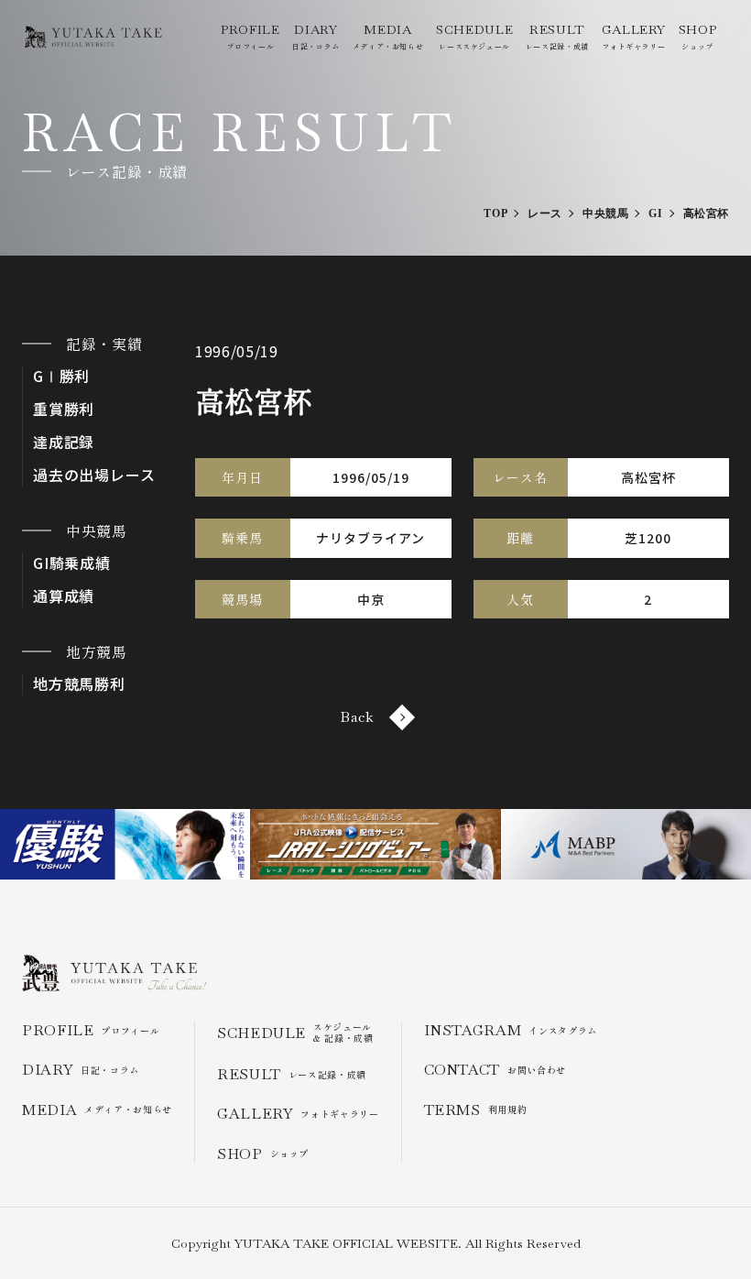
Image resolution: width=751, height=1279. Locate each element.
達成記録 (63, 442)
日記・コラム (316, 36)
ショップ (698, 36)
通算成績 (63, 596)
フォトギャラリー (634, 36)
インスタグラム (510, 1030)
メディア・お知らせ (388, 36)
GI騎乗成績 (72, 563)
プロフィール (250, 36)
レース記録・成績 (557, 36)
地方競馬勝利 (79, 683)
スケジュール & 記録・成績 (295, 1033)
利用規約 (476, 1110)
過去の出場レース (94, 475)
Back (357, 717)
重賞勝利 (63, 409)
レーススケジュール (474, 36)
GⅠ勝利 (61, 376)
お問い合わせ (495, 1069)
